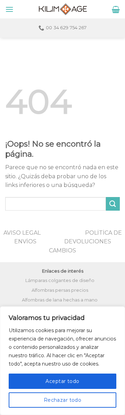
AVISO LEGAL (22, 232)
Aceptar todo (62, 381)
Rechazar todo (62, 400)
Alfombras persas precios (60, 290)
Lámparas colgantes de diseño (59, 280)
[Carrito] (116, 9)
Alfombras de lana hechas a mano (60, 300)
